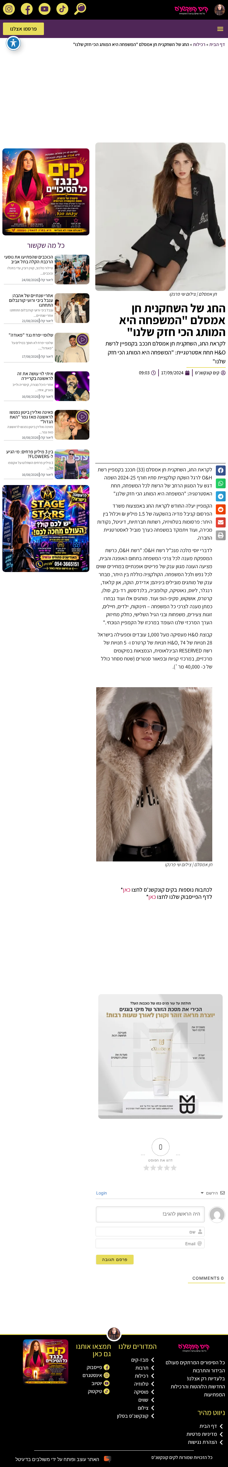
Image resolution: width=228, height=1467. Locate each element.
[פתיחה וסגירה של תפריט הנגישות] (13, 43)
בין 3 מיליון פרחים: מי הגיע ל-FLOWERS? (29, 454)
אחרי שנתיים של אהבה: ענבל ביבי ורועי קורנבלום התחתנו (31, 300)
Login (102, 1192)
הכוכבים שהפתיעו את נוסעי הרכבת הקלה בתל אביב (28, 259)
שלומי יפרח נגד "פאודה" (31, 335)
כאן (126, 889)
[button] (220, 29)
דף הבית (217, 44)
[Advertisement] (114, 95)
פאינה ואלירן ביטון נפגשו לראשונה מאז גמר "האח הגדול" (31, 417)
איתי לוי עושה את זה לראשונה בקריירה (35, 375)
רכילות (199, 44)
